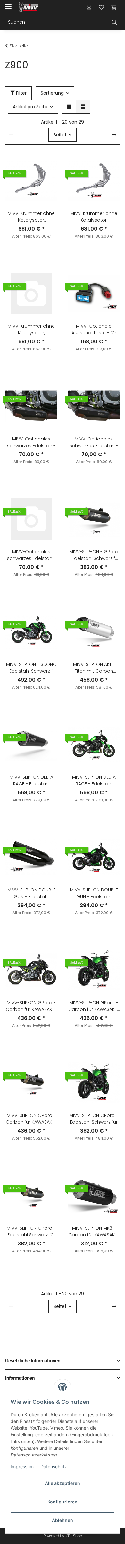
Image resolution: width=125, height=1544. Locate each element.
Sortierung (52, 93)
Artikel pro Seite (30, 106)
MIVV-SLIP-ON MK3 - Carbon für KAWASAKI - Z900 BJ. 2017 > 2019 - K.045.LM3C (93, 1231)
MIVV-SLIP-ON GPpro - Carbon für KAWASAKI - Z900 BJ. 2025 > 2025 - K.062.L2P (31, 1119)
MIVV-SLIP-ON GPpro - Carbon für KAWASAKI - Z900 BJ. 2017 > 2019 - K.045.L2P (31, 1006)
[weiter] (114, 135)
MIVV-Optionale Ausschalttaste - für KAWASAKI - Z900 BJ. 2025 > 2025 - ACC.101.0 (94, 329)
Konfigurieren (62, 1501)
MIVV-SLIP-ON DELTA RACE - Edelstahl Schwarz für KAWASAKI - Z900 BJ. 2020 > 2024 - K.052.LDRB (94, 780)
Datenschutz (53, 1466)
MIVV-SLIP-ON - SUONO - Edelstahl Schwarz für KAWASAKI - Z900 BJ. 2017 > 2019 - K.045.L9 (31, 668)
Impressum (22, 1466)
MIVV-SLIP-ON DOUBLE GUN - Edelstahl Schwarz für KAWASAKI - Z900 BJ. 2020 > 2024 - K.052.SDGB (94, 893)
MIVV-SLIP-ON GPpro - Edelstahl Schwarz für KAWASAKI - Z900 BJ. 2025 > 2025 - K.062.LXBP (31, 1231)
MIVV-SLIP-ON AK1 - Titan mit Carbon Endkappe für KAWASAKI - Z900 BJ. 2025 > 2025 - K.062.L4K (94, 668)
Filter (21, 93)
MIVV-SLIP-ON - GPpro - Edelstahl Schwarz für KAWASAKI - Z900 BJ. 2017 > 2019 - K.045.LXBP (94, 555)
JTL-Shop (73, 1536)
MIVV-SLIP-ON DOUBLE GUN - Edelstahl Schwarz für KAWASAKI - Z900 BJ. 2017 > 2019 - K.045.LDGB (31, 893)
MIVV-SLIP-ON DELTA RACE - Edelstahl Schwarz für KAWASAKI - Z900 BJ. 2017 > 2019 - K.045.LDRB (31, 780)
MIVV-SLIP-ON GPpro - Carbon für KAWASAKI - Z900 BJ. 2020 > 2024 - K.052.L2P (93, 1006)
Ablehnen (62, 1520)
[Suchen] (114, 22)
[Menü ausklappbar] (8, 4)
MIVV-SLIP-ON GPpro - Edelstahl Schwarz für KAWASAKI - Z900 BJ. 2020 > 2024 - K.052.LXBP (93, 1119)
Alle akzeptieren (62, 1483)
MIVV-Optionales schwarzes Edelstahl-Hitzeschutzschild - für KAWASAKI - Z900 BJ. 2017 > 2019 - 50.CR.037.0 (31, 442)
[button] (89, 7)
